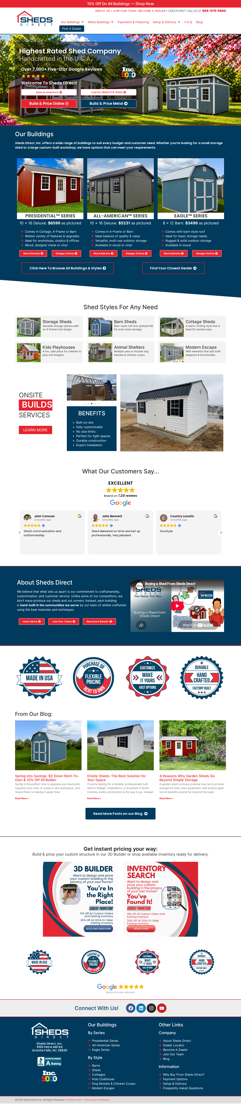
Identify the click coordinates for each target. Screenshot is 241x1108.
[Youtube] (161, 1008)
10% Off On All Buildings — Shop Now (120, 4)
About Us (102, 11)
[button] (70, 387)
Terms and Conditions (96, 1099)
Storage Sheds (57, 321)
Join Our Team (124, 11)
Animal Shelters (129, 347)
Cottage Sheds (200, 321)
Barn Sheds (125, 321)
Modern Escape (201, 347)
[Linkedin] (141, 1008)
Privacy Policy (74, 1099)
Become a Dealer (151, 11)
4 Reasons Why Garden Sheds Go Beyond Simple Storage (187, 778)
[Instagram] (151, 1008)
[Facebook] (130, 1008)
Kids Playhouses (59, 347)
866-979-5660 (214, 11)
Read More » (22, 798)
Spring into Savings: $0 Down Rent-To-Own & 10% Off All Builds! (47, 778)
